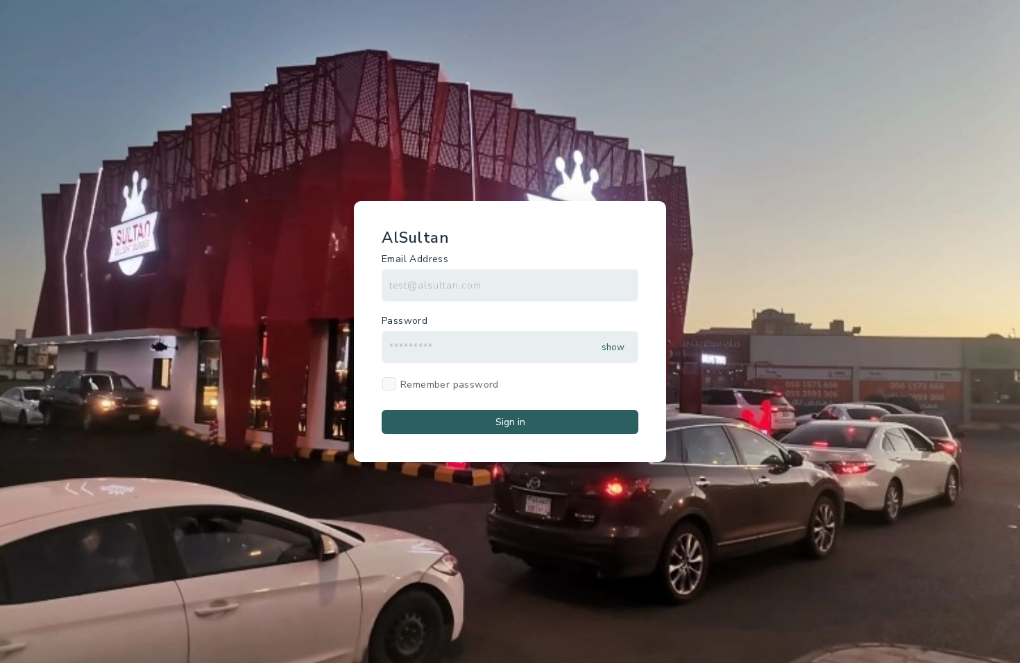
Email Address (415, 259)
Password (404, 320)
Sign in (510, 422)
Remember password (449, 384)
